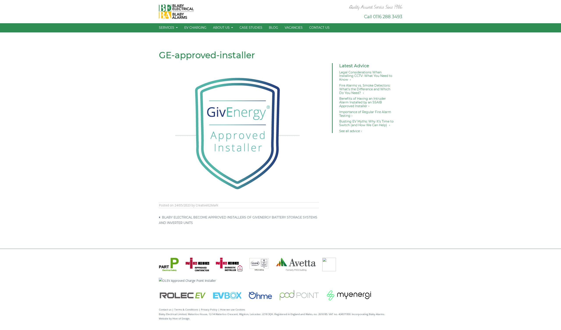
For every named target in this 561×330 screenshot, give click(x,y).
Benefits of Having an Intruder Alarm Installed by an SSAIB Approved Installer (362, 102)
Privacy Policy (209, 309)
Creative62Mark (207, 205)
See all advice (349, 131)
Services (167, 28)
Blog (273, 28)
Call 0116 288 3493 (383, 16)
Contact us (319, 28)
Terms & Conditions (186, 309)
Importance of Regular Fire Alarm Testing (365, 114)
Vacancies (294, 28)
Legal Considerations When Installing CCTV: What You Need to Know (365, 76)
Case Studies (251, 28)
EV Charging (195, 28)
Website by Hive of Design (174, 318)
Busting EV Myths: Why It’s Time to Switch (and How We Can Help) (366, 123)
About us (222, 28)
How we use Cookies (232, 309)
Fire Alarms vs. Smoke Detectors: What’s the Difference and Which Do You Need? (364, 89)
